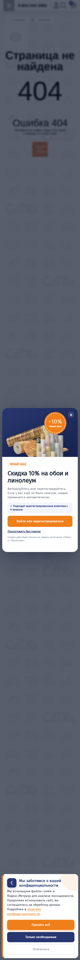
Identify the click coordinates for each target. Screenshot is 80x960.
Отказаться (41, 949)
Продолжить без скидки (24, 531)
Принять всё (41, 925)
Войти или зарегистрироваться (40, 521)
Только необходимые (40, 937)
